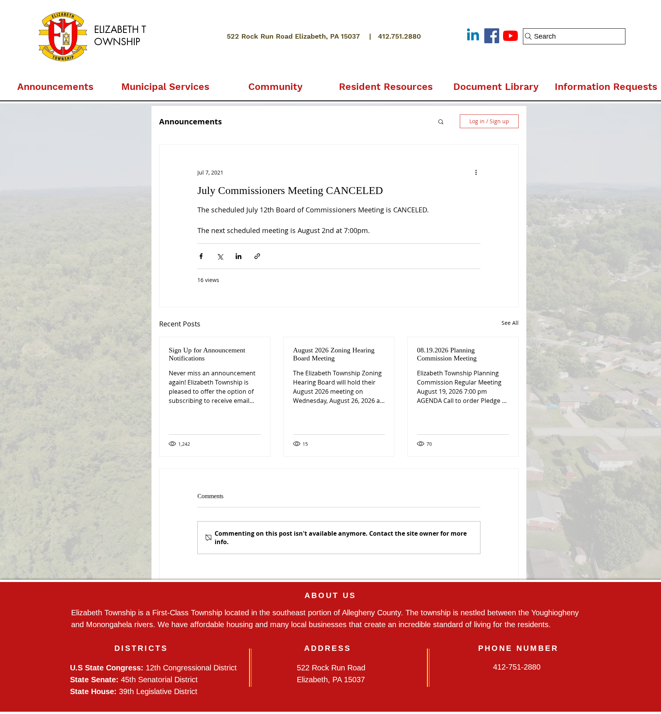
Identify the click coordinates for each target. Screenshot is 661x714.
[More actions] (475, 172)
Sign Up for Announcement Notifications (207, 354)
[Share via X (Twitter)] (219, 256)
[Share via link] (257, 256)
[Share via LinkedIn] (238, 256)
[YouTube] (510, 35)
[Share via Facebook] (201, 256)
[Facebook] (491, 35)
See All (510, 322)
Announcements (190, 121)
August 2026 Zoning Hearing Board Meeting (333, 354)
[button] (165, 83)
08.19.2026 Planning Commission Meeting (447, 354)
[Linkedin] (473, 35)
